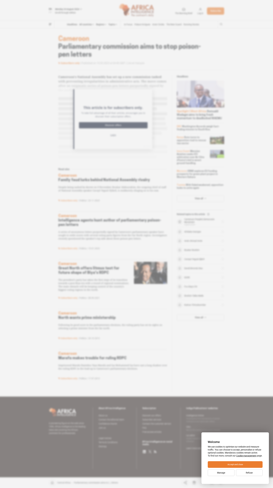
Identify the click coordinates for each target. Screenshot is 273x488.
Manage (221, 472)
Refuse (249, 472)
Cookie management (246, 455)
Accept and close (235, 464)
